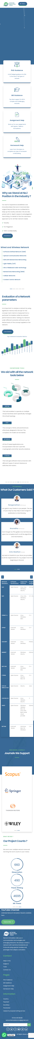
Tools (5, 967)
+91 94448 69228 (17, 1018)
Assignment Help (17, 120)
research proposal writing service (14, 1011)
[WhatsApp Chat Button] (4, 1034)
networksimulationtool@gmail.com (17, 1020)
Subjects (6, 964)
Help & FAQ (7, 961)
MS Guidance (17, 95)
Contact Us (7, 970)
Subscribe (7, 922)
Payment (6, 1002)
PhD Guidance (17, 70)
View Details (7, 331)
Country (5, 999)
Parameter (6, 1008)
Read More (7, 235)
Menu (23, 3)
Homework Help (17, 145)
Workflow (6, 1005)
